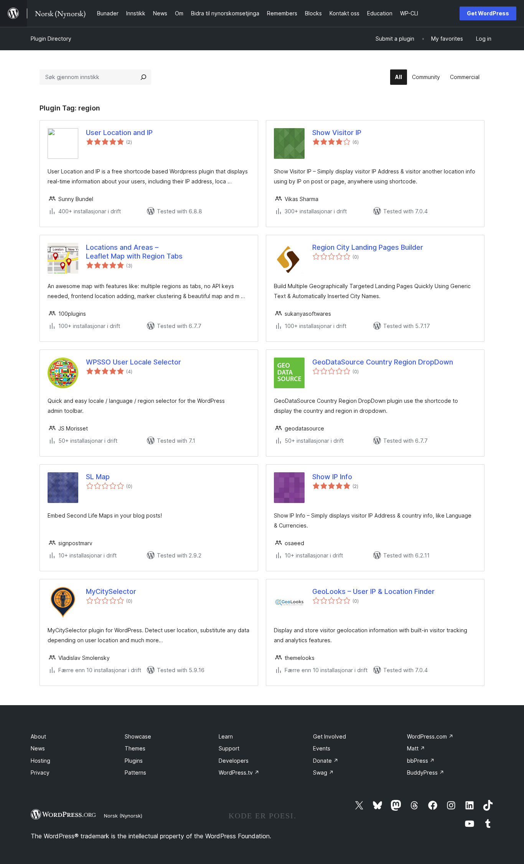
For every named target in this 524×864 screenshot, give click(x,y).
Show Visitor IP (336, 133)
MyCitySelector (111, 591)
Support (229, 748)
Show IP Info (332, 477)
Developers (234, 760)
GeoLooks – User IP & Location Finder (373, 591)
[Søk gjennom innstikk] (143, 77)
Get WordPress (488, 13)
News (38, 748)
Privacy (40, 772)
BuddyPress (425, 772)
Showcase (138, 736)
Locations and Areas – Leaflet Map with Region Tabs (134, 251)
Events (321, 748)
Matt (416, 748)
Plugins (134, 760)
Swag (323, 772)
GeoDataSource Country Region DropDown (382, 362)
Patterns (135, 772)
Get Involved (329, 736)
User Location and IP (119, 133)
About (38, 736)
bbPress (421, 760)
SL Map (98, 477)
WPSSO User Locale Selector (133, 362)
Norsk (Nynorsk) (123, 816)
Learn (226, 736)
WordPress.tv (239, 772)
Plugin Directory (51, 38)
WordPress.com (430, 736)
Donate (325, 760)
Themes (135, 748)
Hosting (40, 760)
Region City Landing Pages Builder (367, 247)
